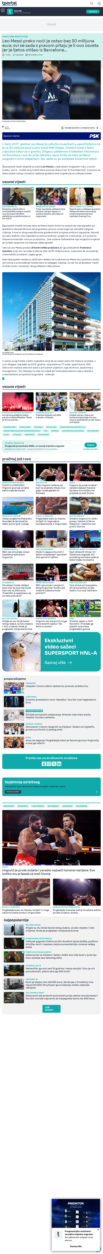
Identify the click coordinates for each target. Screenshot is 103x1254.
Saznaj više (76, 1246)
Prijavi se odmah (12, 792)
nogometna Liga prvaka (73, 431)
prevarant (29, 435)
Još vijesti (49, 1008)
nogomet (38, 427)
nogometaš (43, 435)
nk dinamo (53, 806)
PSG (45, 431)
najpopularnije (16, 920)
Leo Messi (17, 435)
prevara (54, 431)
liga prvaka (38, 806)
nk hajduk (81, 806)
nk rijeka (67, 806)
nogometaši (93, 431)
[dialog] (76, 1225)
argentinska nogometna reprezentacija (22, 431)
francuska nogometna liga (72, 427)
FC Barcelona (10, 427)
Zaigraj (90, 445)
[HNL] (51, 651)
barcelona (51, 427)
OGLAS (51, 24)
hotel (6, 435)
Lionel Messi (25, 427)
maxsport (9, 806)
